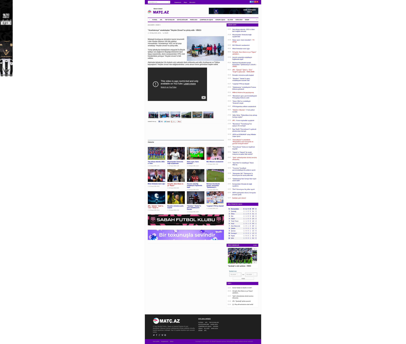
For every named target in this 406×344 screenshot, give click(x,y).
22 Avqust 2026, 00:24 (213, 189)
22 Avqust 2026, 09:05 (174, 188)
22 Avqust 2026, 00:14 (154, 210)
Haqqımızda (177, 2)
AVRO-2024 (238, 20)
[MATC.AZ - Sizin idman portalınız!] (158, 12)
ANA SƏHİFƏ (151, 25)
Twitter (251, 2)
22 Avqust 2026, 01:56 (193, 189)
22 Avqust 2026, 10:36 (174, 165)
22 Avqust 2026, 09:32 (154, 186)
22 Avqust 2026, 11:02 (154, 165)
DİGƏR (247, 20)
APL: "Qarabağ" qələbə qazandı (241, 301)
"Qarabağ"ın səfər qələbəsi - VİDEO (239, 266)
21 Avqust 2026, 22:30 (174, 210)
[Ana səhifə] (149, 20)
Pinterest (257, 2)
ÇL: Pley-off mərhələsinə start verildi (242, 304)
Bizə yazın (192, 2)
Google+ (255, 2)
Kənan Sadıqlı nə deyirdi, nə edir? (242, 288)
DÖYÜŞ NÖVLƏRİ (182, 20)
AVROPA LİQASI (220, 20)
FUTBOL (154, 20)
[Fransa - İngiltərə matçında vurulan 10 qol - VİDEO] (254, 260)
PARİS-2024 (193, 20)
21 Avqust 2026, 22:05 (193, 211)
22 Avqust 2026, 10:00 (213, 164)
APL (161, 20)
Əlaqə (185, 2)
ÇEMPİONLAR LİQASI (206, 20)
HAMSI (255, 245)
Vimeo (162, 335)
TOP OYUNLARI (169, 20)
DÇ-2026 (230, 20)
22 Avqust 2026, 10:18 (193, 165)
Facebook (253, 2)
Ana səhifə (156, 341)
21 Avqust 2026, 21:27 (213, 208)
